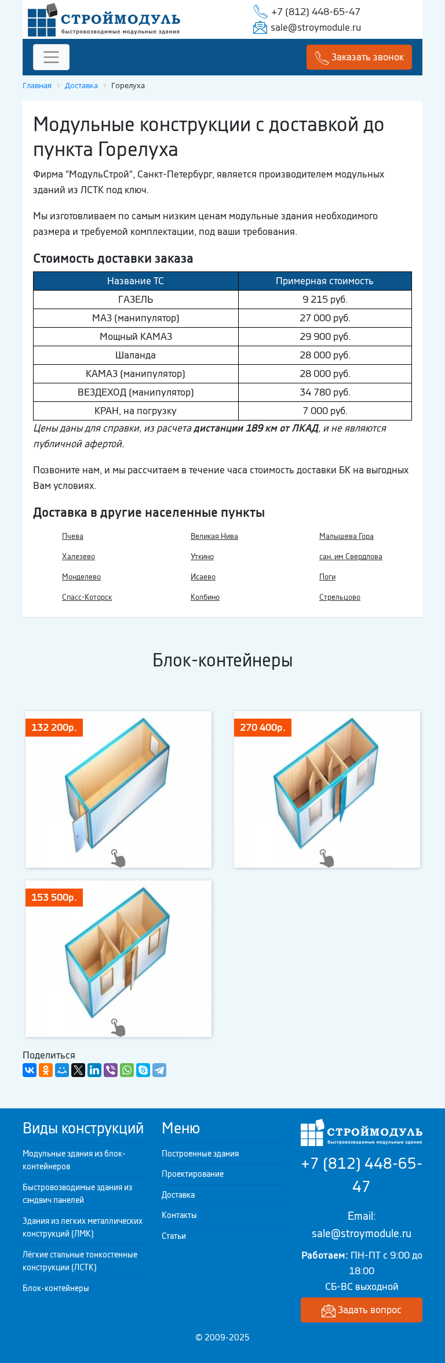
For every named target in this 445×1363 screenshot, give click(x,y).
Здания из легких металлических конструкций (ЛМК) (83, 1227)
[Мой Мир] (62, 1070)
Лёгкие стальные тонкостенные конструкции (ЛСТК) (80, 1261)
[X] (78, 1070)
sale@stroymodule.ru (316, 27)
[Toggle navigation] (51, 57)
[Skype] (143, 1070)
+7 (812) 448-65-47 (315, 11)
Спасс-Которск (87, 597)
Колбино (205, 597)
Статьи (174, 1236)
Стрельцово (339, 597)
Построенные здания (200, 1153)
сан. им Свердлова (350, 556)
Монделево (81, 577)
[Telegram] (159, 1070)
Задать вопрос (368, 1309)
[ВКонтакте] (30, 1070)
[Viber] (111, 1070)
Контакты (179, 1215)
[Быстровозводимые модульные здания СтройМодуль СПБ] (104, 18)
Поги (327, 577)
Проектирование (193, 1174)
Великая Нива (214, 536)
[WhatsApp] (127, 1070)
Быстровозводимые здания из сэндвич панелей (77, 1194)
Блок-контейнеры (56, 1288)
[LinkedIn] (94, 1070)
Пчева (72, 536)
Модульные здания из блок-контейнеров (74, 1160)
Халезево (78, 556)
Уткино (202, 556)
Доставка (178, 1195)
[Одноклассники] (46, 1070)
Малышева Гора (346, 536)
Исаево (203, 577)
